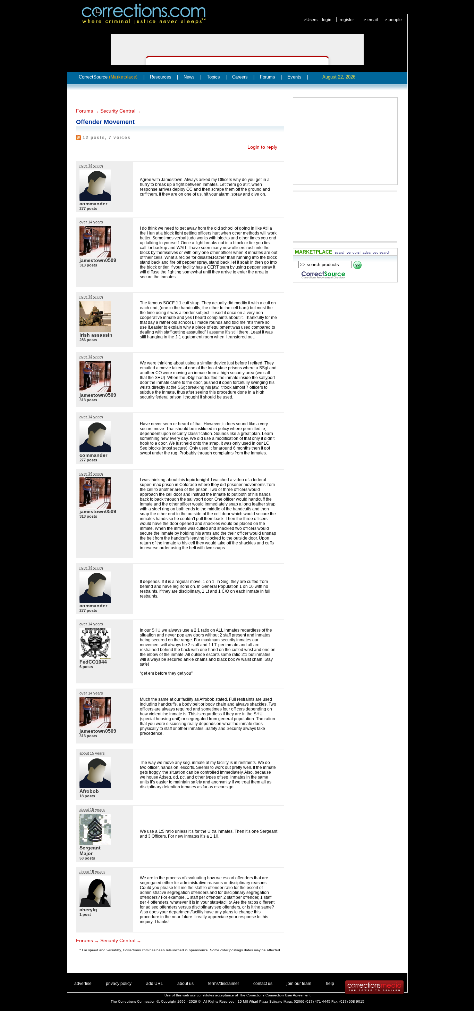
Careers (240, 77)
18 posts (87, 796)
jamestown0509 (97, 260)
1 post (85, 914)
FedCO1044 (93, 662)
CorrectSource (108, 77)
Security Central (117, 111)
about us (185, 983)
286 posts (88, 340)
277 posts (88, 208)
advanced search (376, 252)
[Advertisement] (345, 141)
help (330, 983)
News (189, 77)
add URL (154, 983)
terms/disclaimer (223, 983)
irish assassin (95, 335)
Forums (267, 77)
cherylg (88, 909)
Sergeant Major (90, 850)
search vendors (347, 252)
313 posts (88, 265)
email (372, 19)
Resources (160, 77)
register (347, 19)
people (395, 19)
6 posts (86, 667)
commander (93, 203)
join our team (299, 983)
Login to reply (262, 147)
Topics (213, 77)
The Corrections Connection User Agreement (275, 995)
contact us (262, 983)
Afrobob (89, 791)
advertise (83, 983)
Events (294, 77)
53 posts (87, 858)
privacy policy (119, 983)
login (326, 19)
